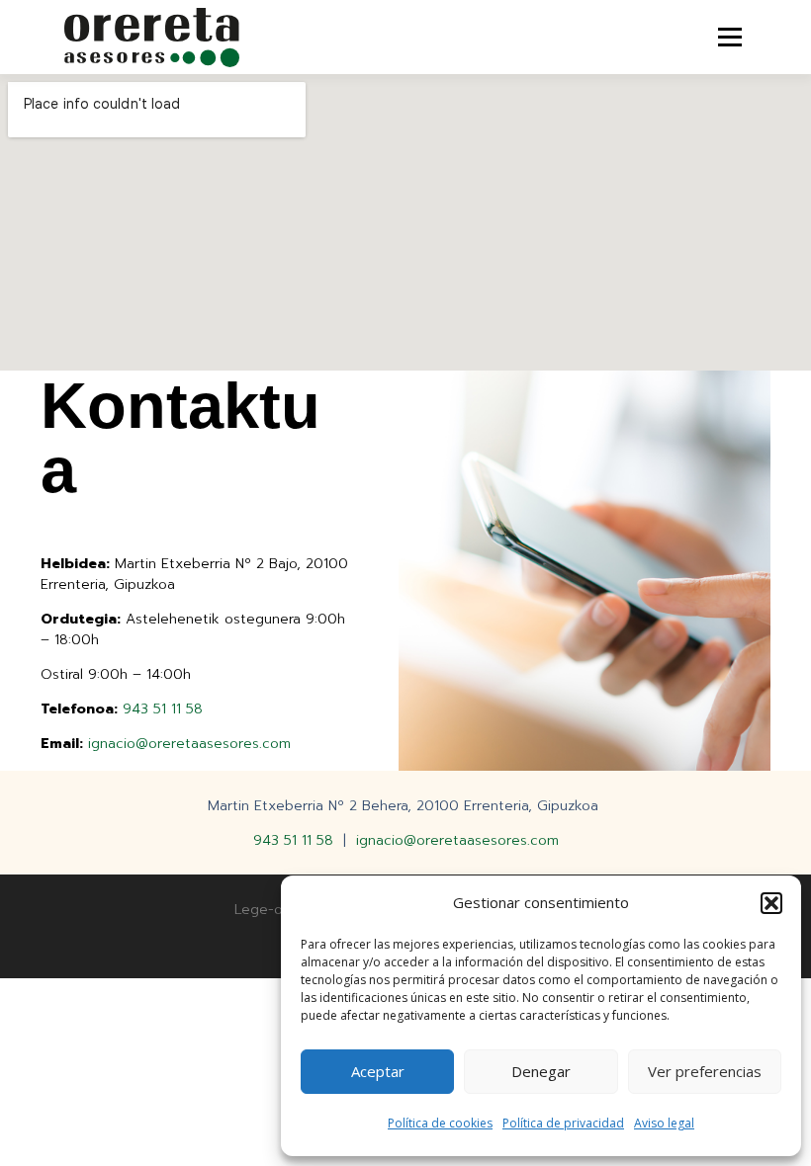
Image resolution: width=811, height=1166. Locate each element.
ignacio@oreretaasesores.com (189, 743)
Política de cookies (440, 1123)
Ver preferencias (705, 1071)
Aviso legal (664, 1123)
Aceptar (378, 1071)
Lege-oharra (274, 909)
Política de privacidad (563, 1123)
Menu (729, 36)
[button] (771, 903)
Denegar (541, 1071)
